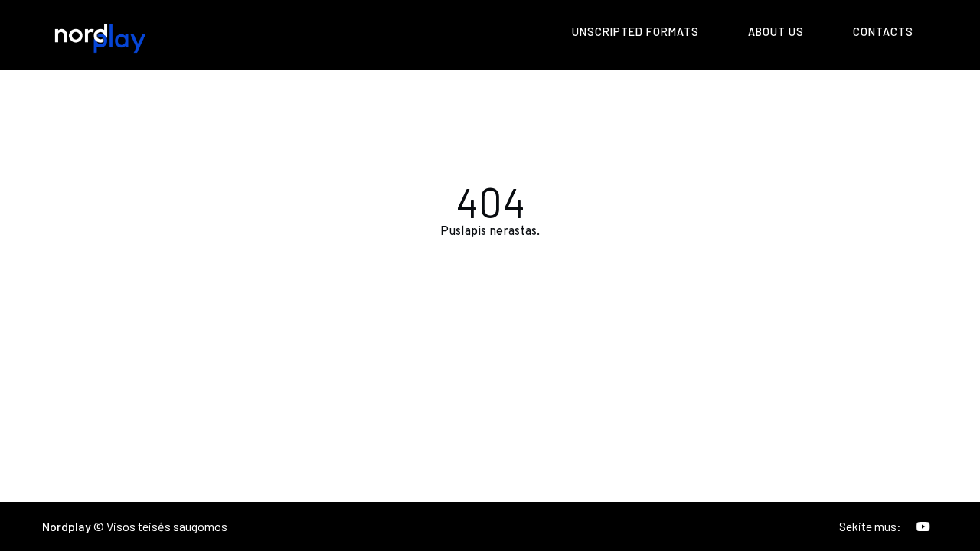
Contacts (883, 31)
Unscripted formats (635, 31)
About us (776, 31)
